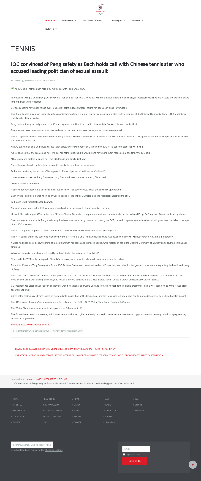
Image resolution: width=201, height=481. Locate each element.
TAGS (106, 398)
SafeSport (117, 20)
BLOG (76, 410)
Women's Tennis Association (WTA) (68, 330)
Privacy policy (145, 454)
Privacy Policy (110, 422)
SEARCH (108, 404)
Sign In (138, 398)
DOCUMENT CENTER (52, 410)
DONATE (77, 422)
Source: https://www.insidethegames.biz (30, 324)
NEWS (76, 398)
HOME (49, 20)
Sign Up (138, 404)
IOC (45, 422)
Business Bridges (53, 449)
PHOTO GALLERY (51, 404)
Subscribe (139, 410)
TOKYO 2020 (18, 416)
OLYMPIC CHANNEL (52, 416)
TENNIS (63, 379)
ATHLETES (68, 20)
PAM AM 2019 (19, 410)
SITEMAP (108, 416)
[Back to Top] (193, 465)
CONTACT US (110, 410)
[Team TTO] (100, 8)
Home (29, 379)
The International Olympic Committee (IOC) (30, 330)
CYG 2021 (17, 422)
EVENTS (50, 28)
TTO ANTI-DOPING (93, 20)
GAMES (136, 20)
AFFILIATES (50, 379)
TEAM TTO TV (49, 398)
